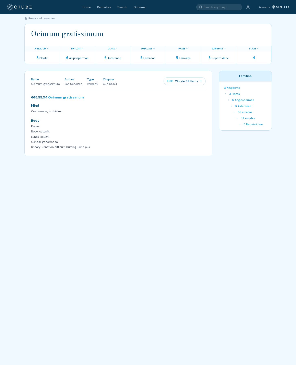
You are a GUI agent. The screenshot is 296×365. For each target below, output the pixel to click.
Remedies (104, 7)
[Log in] (248, 7)
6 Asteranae (243, 106)
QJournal (140, 7)
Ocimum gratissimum (66, 97)
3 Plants (234, 94)
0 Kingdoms (232, 88)
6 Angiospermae (243, 100)
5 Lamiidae (245, 112)
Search (122, 7)
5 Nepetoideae (253, 124)
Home (87, 7)
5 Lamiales (248, 118)
